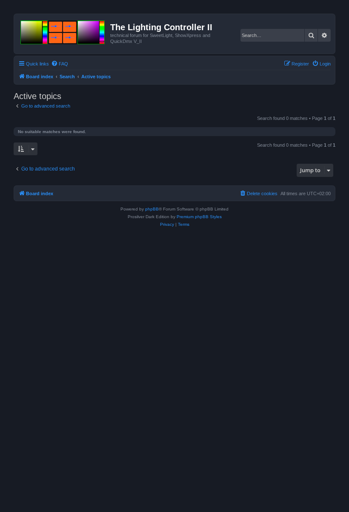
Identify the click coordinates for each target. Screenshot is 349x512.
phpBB (152, 209)
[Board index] (63, 30)
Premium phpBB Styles (199, 216)
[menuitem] (59, 64)
